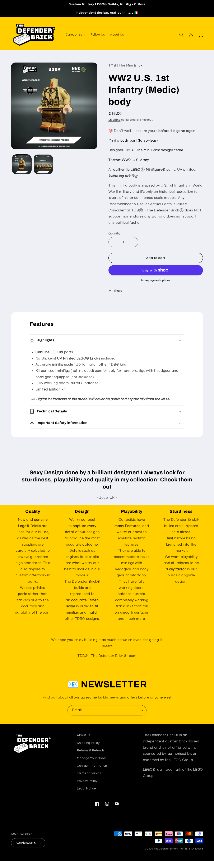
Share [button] (117, 290)
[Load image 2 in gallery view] (43, 164)
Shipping (114, 120)
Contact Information (92, 765)
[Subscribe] (141, 710)
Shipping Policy (88, 743)
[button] (75, 34)
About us (83, 735)
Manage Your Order (91, 758)
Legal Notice (86, 788)
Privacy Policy (87, 781)
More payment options (155, 280)
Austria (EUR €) (26, 842)
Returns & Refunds (90, 750)
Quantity (114, 233)
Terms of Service (89, 773)
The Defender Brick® (166, 849)
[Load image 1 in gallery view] (21, 164)
